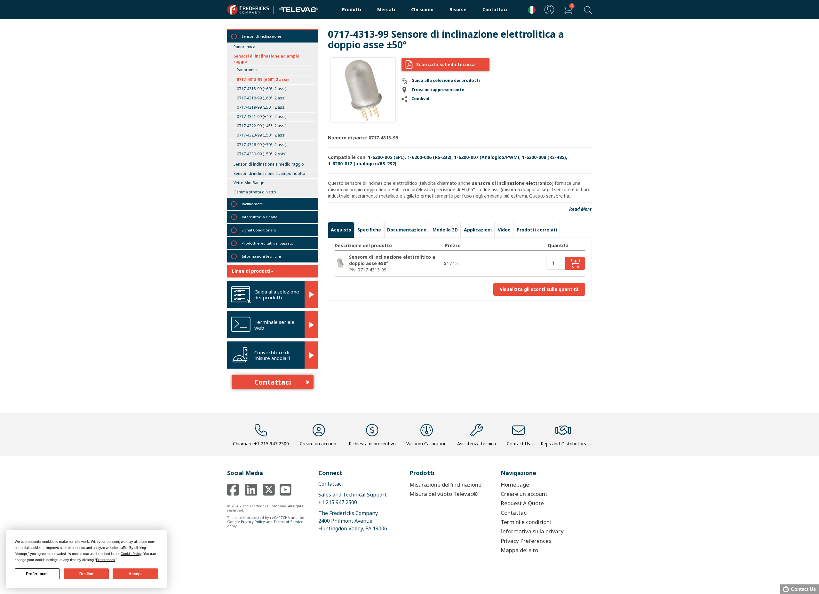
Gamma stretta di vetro (255, 192)
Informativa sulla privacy (532, 531)
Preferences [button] (105, 560)
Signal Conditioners (259, 230)
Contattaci (494, 9)
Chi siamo (422, 9)
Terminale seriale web (274, 325)
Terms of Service (288, 521)
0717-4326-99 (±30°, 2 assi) (261, 144)
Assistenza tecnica (476, 444)
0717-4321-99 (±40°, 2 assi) (261, 116)
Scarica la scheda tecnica (445, 64)
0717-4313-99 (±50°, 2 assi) (263, 79)
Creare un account (319, 444)
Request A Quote (522, 503)
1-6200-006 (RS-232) (429, 157)
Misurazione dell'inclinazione (445, 484)
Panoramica (244, 47)
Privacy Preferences (526, 540)
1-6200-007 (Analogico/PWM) (486, 157)
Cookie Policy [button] (131, 554)
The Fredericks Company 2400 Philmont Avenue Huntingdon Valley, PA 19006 (352, 521)
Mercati (386, 9)
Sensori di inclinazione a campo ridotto (269, 173)
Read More (580, 209)
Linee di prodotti (251, 271)
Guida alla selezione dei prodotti (276, 294)
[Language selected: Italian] (530, 10)
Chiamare (261, 444)
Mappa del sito (519, 550)
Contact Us (518, 444)
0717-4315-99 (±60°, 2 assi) (261, 88)
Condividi (421, 98)
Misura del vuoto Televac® (444, 493)
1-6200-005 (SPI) (386, 157)
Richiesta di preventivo (372, 444)
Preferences (37, 574)
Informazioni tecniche (261, 256)
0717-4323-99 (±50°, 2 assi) (261, 135)
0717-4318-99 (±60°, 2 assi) (261, 98)
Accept (135, 574)
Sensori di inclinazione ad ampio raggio (266, 58)
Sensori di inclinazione (261, 36)
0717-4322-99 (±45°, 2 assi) (261, 126)
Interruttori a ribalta (259, 217)
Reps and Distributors (563, 444)
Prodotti (351, 9)
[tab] (341, 230)
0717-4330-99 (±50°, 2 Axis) (261, 154)
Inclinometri (252, 203)
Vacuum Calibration (426, 444)
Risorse (457, 9)
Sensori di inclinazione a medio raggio (269, 164)
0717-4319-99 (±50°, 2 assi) (261, 107)
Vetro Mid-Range (249, 182)
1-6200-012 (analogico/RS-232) (362, 163)
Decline (86, 574)
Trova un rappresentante (437, 89)
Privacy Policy (253, 521)
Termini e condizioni (526, 522)
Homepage (515, 484)
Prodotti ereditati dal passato (267, 243)
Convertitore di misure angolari (272, 355)
